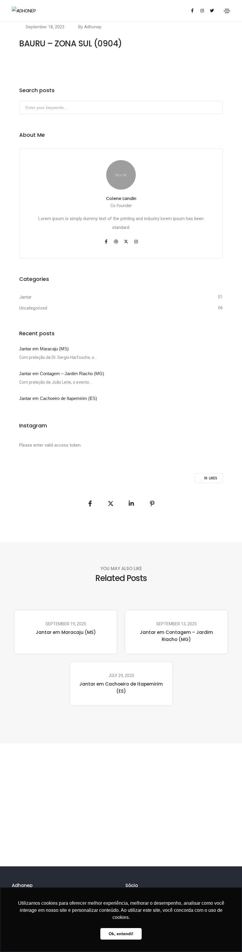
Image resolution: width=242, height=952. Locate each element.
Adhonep (93, 27)
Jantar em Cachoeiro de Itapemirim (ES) (121, 687)
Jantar (25, 297)
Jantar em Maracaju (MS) (66, 632)
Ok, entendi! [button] (121, 933)
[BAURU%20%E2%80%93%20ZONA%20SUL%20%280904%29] (90, 503)
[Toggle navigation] (227, 11)
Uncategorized (33, 308)
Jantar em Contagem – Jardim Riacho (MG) (176, 635)
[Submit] (217, 109)
